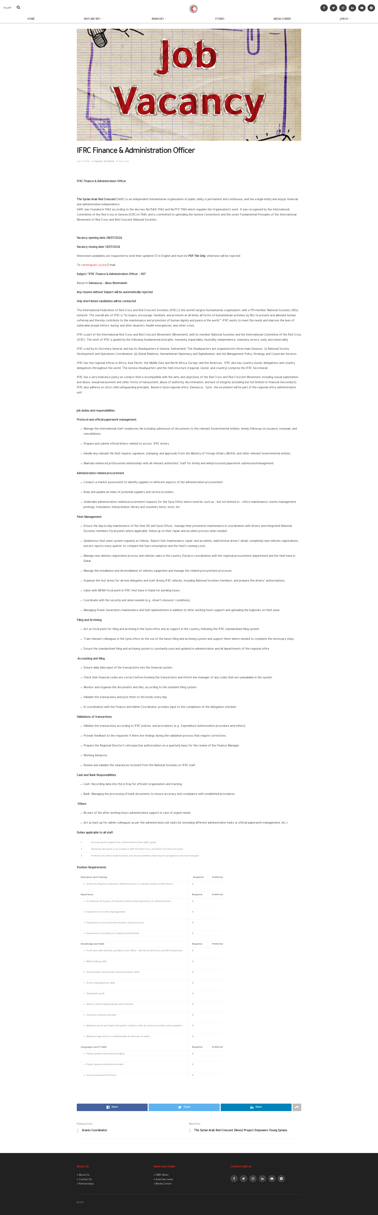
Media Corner (282, 19)
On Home (109, 161)
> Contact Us (84, 1179)
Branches (158, 19)
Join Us (344, 19)
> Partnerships (85, 1184)
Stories (219, 19)
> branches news (163, 1179)
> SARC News (161, 1175)
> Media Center (163, 1184)
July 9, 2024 (83, 161)
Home (31, 19)
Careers (98, 161)
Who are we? (92, 19)
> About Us (83, 1175)
